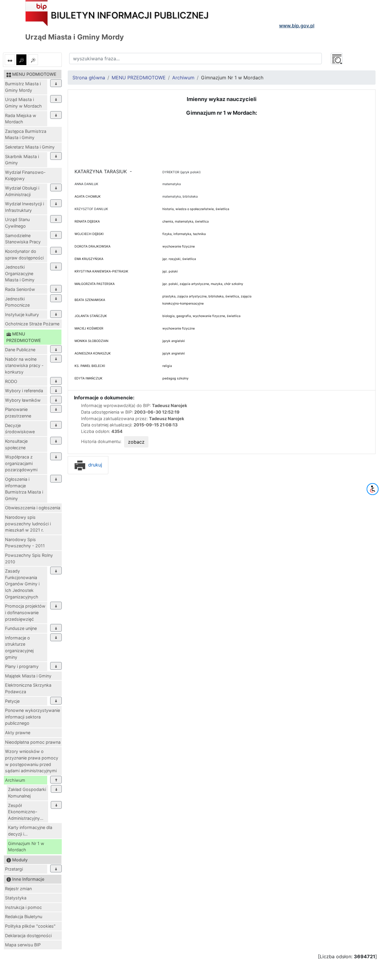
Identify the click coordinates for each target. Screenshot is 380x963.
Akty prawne (17, 732)
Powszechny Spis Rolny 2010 (29, 558)
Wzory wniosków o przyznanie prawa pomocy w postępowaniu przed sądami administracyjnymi (31, 761)
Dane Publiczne (20, 349)
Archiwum (15, 780)
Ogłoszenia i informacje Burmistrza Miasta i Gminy (24, 489)
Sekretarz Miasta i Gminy (30, 146)
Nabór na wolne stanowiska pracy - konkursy (24, 365)
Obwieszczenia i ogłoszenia (32, 507)
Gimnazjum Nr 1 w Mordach (26, 846)
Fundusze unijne (21, 628)
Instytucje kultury (22, 314)
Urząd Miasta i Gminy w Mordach (23, 102)
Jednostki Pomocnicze (17, 302)
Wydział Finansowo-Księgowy (25, 175)
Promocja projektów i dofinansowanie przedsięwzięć (25, 612)
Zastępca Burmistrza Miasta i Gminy (25, 134)
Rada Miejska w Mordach (20, 118)
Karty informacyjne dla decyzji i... (30, 830)
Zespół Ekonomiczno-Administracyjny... (25, 812)
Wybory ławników (23, 400)
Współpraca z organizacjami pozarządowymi (21, 463)
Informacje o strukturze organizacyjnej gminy (19, 647)
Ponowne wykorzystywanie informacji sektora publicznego (32, 717)
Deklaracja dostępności (28, 935)
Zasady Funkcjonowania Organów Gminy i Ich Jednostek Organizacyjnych (22, 583)
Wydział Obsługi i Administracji (22, 191)
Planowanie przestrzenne (18, 412)
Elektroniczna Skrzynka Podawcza (28, 688)
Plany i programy (22, 666)
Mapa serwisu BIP (23, 944)
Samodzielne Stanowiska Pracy (23, 239)
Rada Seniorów (20, 289)
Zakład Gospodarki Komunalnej (27, 792)
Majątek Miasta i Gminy (28, 675)
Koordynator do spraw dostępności (24, 254)
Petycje (12, 701)
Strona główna (88, 78)
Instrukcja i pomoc (23, 907)
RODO (11, 381)
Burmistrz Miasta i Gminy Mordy (23, 87)
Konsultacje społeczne (16, 444)
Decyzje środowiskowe (20, 428)
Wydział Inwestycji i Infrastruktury (24, 207)
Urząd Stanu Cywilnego (17, 222)
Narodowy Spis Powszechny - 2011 (25, 543)
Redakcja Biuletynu (23, 916)
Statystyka (15, 897)
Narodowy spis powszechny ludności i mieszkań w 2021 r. (28, 523)
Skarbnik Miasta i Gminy (22, 160)
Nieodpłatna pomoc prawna (33, 742)
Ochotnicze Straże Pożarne (32, 323)
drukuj (94, 465)
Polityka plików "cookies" (30, 926)
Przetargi (14, 868)
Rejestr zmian (18, 888)
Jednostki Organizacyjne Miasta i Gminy (19, 273)
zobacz (136, 442)
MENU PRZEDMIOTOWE (139, 78)
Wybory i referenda (24, 390)
